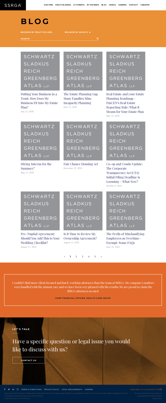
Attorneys (78, 5)
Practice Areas (63, 5)
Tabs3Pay (145, 5)
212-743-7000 (11, 398)
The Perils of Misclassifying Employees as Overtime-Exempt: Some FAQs (125, 238)
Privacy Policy (51, 389)
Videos (112, 5)
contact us (28, 360)
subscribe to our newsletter (145, 389)
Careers (122, 5)
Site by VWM (157, 398)
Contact (133, 5)
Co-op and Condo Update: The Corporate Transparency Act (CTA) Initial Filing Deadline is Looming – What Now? (124, 173)
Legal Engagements (72, 389)
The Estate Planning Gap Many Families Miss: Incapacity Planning (81, 98)
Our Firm (48, 5)
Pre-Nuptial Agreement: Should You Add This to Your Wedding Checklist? (40, 238)
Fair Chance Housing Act (81, 164)
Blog (104, 5)
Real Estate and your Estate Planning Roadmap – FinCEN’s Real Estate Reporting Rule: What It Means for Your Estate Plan (125, 103)
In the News (93, 5)
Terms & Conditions (31, 389)
